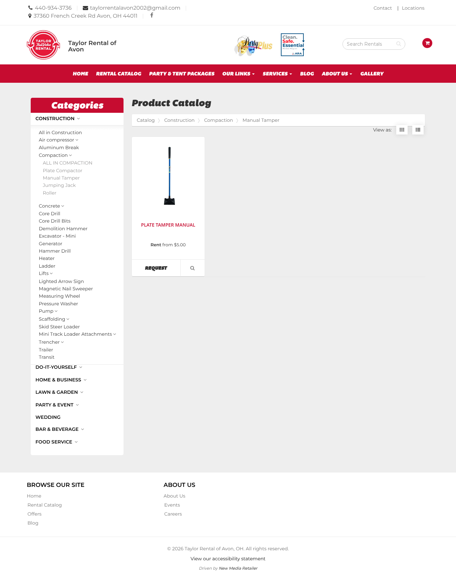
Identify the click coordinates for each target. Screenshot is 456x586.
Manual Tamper (61, 178)
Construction (55, 118)
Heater (46, 258)
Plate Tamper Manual (168, 225)
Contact (383, 8)
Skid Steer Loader (59, 326)
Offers (34, 514)
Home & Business (58, 380)
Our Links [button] (236, 73)
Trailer (46, 349)
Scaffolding (52, 319)
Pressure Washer (58, 303)
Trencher (49, 342)
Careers (173, 514)
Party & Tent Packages (181, 73)
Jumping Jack (59, 185)
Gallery (372, 73)
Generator (50, 243)
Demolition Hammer (63, 228)
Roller (49, 193)
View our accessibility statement (228, 559)
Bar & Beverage (57, 429)
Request (162, 268)
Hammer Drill (54, 251)
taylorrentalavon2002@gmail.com (135, 8)
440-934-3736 (53, 8)
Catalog (146, 120)
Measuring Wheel (59, 296)
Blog (307, 73)
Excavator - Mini (57, 236)
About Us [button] (335, 73)
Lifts (43, 273)
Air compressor (56, 140)
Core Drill (49, 213)
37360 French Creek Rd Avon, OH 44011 (86, 16)
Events (172, 505)
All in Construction (60, 132)
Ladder (47, 266)
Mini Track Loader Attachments (75, 334)
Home (80, 73)
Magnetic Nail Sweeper (66, 288)
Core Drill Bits (54, 221)
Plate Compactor (62, 170)
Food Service (54, 442)
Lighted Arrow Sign (61, 281)
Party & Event (55, 405)
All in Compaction (67, 163)
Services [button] (275, 73)
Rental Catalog (118, 73)
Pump (46, 311)
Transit (46, 357)
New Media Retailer (238, 568)
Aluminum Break (59, 147)
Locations (413, 8)
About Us (174, 496)
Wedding (47, 417)
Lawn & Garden (57, 392)
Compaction (53, 155)
